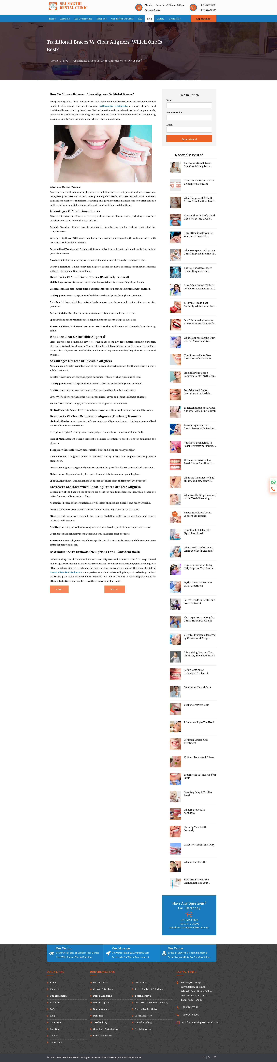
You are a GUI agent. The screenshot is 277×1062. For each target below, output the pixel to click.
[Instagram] (214, 1057)
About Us (65, 18)
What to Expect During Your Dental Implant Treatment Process (199, 252)
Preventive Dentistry (146, 1009)
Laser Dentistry (143, 1015)
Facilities (102, 18)
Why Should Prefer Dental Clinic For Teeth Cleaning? (199, 549)
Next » (113, 589)
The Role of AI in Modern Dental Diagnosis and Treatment (198, 270)
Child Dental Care (102, 1035)
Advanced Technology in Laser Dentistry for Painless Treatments (200, 444)
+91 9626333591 (207, 5)
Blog (149, 18)
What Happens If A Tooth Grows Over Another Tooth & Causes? (200, 200)
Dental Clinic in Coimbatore (66, 572)
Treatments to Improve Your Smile (200, 776)
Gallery (160, 18)
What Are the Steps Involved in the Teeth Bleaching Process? (200, 497)
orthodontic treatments (113, 106)
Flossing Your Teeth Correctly (195, 829)
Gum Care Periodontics (105, 1029)
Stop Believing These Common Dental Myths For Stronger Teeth (199, 374)
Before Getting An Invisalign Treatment (196, 671)
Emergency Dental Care (197, 687)
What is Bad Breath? (195, 862)
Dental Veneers (101, 1009)
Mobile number (174, 112)
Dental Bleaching (102, 996)
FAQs (52, 1009)
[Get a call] (273, 488)
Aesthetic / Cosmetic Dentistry (151, 1002)
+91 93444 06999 (190, 1014)
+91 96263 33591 (189, 1007)
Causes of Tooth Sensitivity (199, 844)
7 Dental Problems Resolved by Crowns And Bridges (200, 637)
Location (55, 1029)
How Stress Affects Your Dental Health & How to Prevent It (197, 357)
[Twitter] (209, 1057)
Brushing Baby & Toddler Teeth (198, 794)
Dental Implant (101, 1002)
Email (169, 124)
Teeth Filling (100, 1022)
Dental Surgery (143, 1029)
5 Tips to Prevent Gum (196, 705)
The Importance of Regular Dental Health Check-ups (199, 619)
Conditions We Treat (122, 18)
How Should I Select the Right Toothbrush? (197, 532)
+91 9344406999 (207, 10)
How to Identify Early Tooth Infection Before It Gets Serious (200, 217)
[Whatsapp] (273, 481)
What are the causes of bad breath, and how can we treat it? (199, 479)
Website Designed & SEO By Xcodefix (121, 1057)
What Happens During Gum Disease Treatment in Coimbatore (199, 340)
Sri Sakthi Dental (71, 1057)
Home (52, 18)
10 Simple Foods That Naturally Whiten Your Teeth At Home (200, 305)
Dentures (98, 1015)
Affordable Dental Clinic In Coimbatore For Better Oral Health (199, 287)
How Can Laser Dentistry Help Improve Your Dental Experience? (199, 567)
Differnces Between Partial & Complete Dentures (199, 182)
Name (169, 100)
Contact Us (175, 18)
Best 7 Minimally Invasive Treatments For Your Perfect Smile (200, 322)
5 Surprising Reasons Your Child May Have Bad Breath (199, 654)
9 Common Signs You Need (199, 722)
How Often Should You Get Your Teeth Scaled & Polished (199, 235)
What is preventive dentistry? (194, 811)
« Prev (59, 589)
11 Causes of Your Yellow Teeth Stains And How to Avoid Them (198, 462)
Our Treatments (83, 18)
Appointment (204, 18)
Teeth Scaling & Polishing (149, 989)
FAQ (140, 18)
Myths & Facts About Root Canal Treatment (198, 584)
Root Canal (141, 982)
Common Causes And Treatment (196, 741)
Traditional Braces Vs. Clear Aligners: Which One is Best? (200, 409)
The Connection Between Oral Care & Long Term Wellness (198, 165)
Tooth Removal (143, 996)
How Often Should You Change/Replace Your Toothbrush (196, 881)
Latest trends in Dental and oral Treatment (199, 602)
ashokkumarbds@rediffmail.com (200, 1022)
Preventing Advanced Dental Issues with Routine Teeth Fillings (199, 427)
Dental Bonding (143, 1022)
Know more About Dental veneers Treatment (198, 514)
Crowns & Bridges (103, 989)
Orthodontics (100, 982)
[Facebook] (205, 1057)
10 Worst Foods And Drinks (199, 757)
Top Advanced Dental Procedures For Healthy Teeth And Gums (197, 392)
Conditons (55, 1022)
